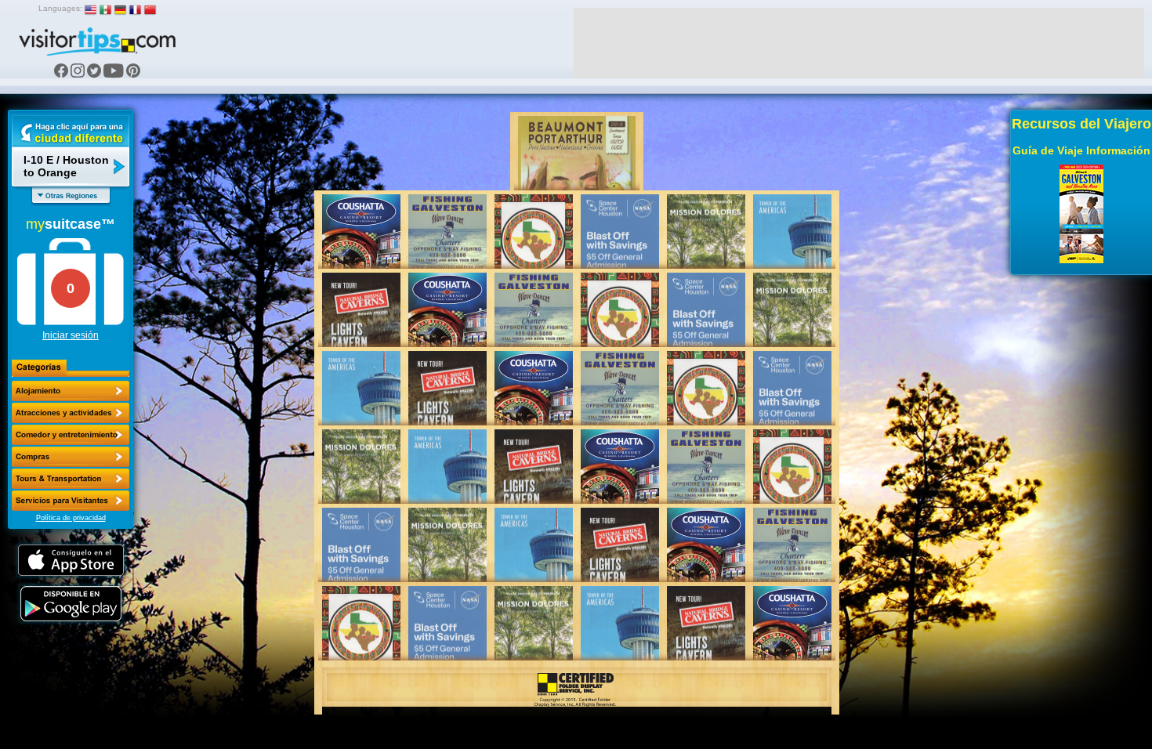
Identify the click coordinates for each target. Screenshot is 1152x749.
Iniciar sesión (70, 335)
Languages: (60, 8)
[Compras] (70, 457)
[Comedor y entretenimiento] (70, 435)
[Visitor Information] (70, 500)
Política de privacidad (71, 518)
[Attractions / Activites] (70, 413)
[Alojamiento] (70, 391)
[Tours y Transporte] (70, 479)
